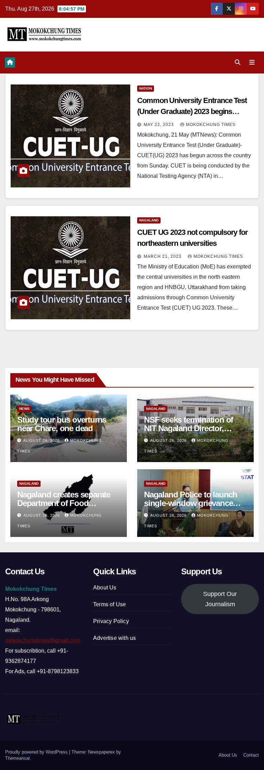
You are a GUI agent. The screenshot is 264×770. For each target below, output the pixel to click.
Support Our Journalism (220, 599)
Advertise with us (114, 638)
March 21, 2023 (163, 256)
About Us (105, 587)
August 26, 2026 (42, 440)
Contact (251, 755)
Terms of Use (109, 604)
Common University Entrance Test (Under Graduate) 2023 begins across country (192, 111)
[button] (237, 62)
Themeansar (17, 758)
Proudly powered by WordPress (37, 752)
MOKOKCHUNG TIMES (210, 124)
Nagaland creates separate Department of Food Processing (63, 503)
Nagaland (148, 220)
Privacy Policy (111, 621)
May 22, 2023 (159, 124)
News (24, 409)
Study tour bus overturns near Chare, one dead (61, 424)
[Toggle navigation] (252, 62)
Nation (145, 88)
